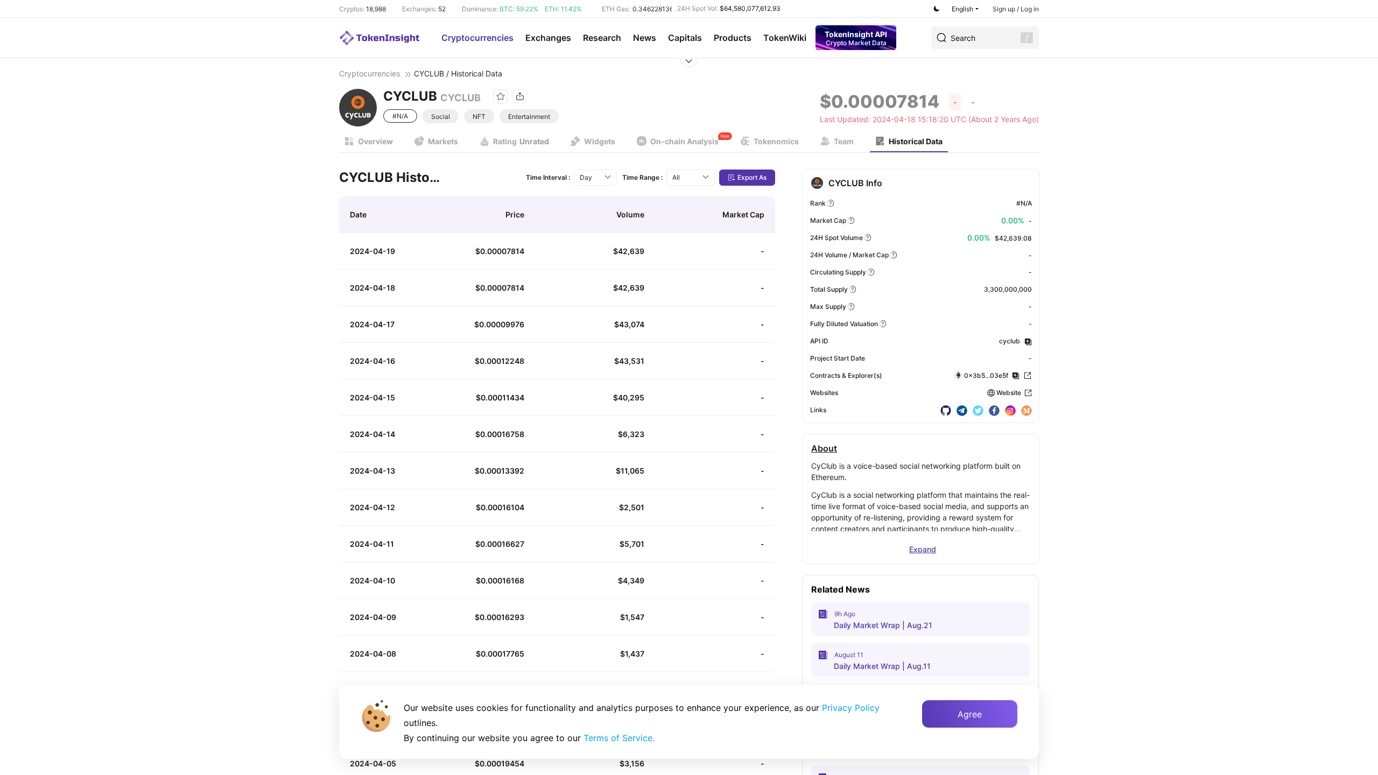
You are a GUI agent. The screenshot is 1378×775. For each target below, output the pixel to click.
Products (732, 37)
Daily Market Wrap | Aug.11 (882, 666)
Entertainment (529, 116)
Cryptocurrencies (477, 37)
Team (844, 141)
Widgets (599, 141)
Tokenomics (776, 141)
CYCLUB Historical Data (390, 177)
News (644, 37)
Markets (443, 141)
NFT (479, 116)
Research (602, 37)
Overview (375, 141)
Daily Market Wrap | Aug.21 (883, 625)
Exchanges (548, 37)
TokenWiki (784, 37)
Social (440, 116)
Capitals (685, 37)
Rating (521, 141)
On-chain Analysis (684, 141)
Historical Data (916, 141)
